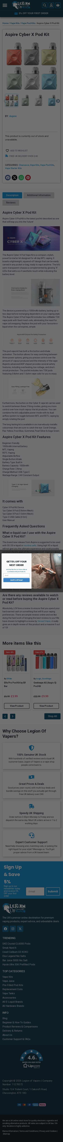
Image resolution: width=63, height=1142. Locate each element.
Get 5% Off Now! (16, 580)
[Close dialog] (59, 555)
